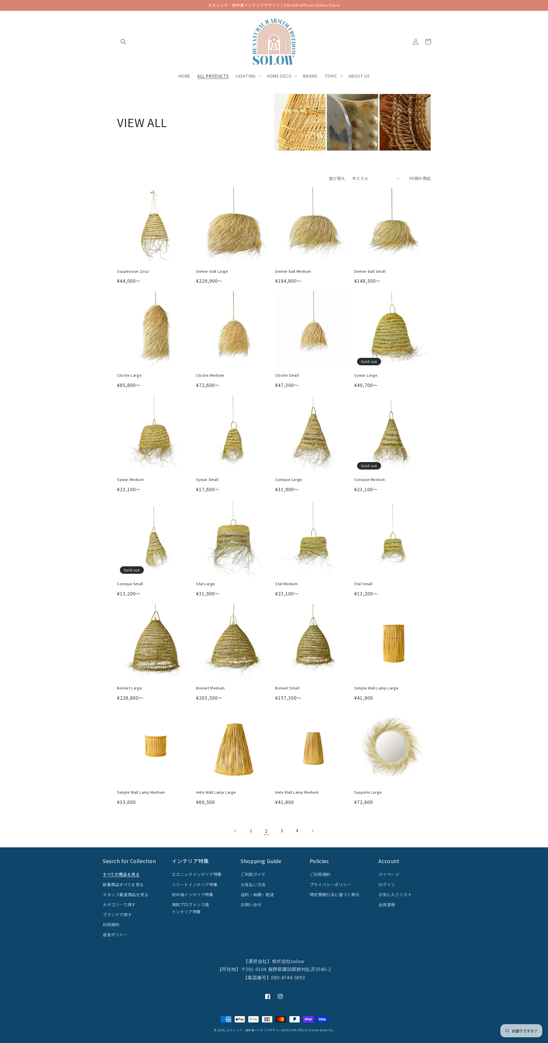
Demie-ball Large (212, 271)
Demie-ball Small (370, 271)
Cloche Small (287, 375)
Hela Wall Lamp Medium (297, 792)
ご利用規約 (320, 874)
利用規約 (111, 924)
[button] (123, 41)
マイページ (388, 874)
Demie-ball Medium (293, 271)
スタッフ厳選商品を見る (126, 894)
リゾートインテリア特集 (195, 884)
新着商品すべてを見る (123, 884)
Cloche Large (129, 375)
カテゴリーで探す (119, 904)
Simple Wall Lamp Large (376, 688)
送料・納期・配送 (257, 894)
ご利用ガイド (253, 874)
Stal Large (205, 583)
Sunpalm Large (368, 792)
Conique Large (288, 479)
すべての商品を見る (121, 874)
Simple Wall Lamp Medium (141, 792)
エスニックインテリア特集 (197, 874)
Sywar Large (366, 375)
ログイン (386, 884)
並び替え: (337, 178)
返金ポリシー (115, 934)
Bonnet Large (129, 688)
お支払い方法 (253, 884)
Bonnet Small (287, 688)
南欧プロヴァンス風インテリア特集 (190, 908)
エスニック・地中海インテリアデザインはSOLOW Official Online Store (277, 1030)
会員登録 (386, 904)
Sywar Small (207, 479)
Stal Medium (286, 583)
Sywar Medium (130, 479)
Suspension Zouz (133, 271)
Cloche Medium (210, 375)
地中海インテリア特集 (192, 894)
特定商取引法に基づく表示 (335, 894)
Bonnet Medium (210, 688)
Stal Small (363, 583)
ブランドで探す (117, 914)
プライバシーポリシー (330, 884)
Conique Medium (369, 479)
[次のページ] (312, 831)
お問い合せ (251, 904)
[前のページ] (235, 831)
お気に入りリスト (395, 894)
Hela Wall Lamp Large (216, 792)
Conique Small (130, 583)
